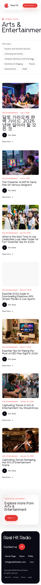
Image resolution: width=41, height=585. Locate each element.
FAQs (30, 556)
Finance (32, 64)
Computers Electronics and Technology (19, 59)
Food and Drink (10, 69)
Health (24, 69)
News (10, 518)
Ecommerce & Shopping (14, 64)
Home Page (10, 556)
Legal (30, 577)
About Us (8, 577)
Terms (23, 577)
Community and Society (14, 54)
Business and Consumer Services (17, 49)
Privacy (16, 577)
